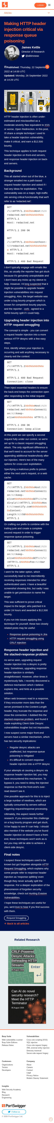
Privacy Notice (32, 1075)
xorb (27, 309)
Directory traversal (34, 1051)
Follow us (16, 1112)
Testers (5, 1067)
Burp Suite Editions (9, 1042)
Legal (29, 1073)
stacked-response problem (19, 719)
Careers (30, 1067)
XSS (47, 125)
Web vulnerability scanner (12, 1040)
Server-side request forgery (37, 1053)
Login (40, 5)
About (29, 1065)
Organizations (7, 1065)
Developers (6, 1070)
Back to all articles (18, 923)
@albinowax (32, 55)
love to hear (21, 907)
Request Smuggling (16, 918)
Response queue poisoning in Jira (28, 634)
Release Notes (8, 1045)
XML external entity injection (38, 1048)
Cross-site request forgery (37, 1045)
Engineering (6, 1098)
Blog (4, 1092)
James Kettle (31, 47)
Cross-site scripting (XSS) (37, 1040)
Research (6, 1095)
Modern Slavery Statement (37, 1078)
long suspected (33, 284)
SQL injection (32, 1042)
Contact (30, 1070)
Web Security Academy (11, 1090)
